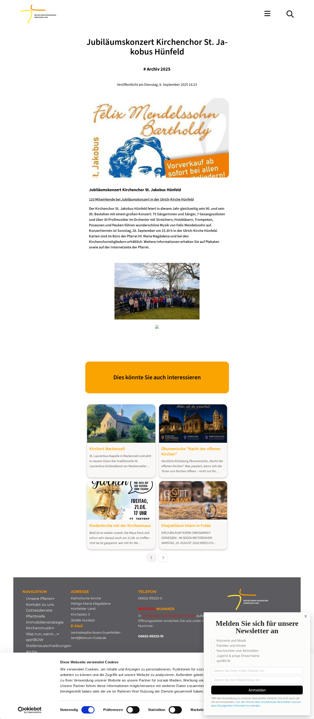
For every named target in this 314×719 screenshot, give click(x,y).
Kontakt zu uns (40, 604)
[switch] (133, 709)
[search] (290, 14)
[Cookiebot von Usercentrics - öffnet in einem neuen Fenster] (30, 710)
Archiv (31, 652)
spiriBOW (34, 640)
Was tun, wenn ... (41, 634)
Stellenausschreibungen (48, 646)
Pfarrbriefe (35, 616)
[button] (180, 14)
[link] (40, 599)
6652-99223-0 (151, 598)
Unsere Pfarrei (39, 598)
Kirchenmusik (39, 628)
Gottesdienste (39, 610)
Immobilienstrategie (45, 622)
